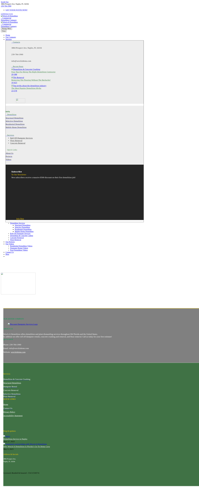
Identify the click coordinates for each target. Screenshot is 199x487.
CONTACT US (7, 14)
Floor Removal (15, 240)
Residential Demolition (23, 229)
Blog (7, 254)
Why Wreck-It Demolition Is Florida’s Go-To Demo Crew (26, 446)
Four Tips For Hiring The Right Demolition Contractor (33, 72)
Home (8, 35)
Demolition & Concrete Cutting (21, 236)
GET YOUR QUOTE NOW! (16, 10)
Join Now (20, 219)
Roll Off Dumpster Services (20, 234)
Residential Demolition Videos (21, 246)
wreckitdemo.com (18, 352)
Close (4, 31)
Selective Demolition (22, 227)
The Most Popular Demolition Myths (26, 88)
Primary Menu (6, 29)
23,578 (14, 91)
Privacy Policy (9, 412)
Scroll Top (5, 2)
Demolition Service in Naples (15, 439)
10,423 (14, 83)
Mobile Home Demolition (24, 231)
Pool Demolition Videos (19, 250)
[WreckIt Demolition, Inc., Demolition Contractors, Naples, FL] (12, 423)
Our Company (11, 37)
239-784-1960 (6, 6)
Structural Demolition (22, 225)
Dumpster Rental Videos (19, 248)
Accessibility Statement (13, 416)
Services (9, 39)
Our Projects (10, 242)
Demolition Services (17, 223)
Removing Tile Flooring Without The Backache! (31, 80)
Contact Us (10, 252)
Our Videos (10, 244)
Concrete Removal (17, 238)
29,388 (14, 74)
